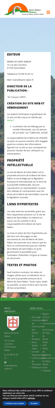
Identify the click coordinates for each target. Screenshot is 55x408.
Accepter (34, 403)
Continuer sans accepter (15, 403)
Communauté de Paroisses (36, 361)
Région (45, 313)
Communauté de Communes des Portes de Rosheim (36, 329)
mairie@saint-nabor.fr (11, 367)
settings (31, 398)
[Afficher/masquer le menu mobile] (49, 12)
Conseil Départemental (36, 353)
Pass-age (36, 317)
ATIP (44, 345)
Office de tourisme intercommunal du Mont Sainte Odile (46, 358)
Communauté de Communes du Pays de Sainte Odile (46, 333)
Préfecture (36, 367)
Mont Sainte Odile (35, 345)
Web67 (10, 120)
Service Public (45, 319)
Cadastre (46, 370)
